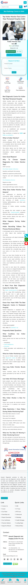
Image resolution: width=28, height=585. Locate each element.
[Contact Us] (26, 236)
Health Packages (20, 520)
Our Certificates (6, 520)
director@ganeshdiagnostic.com (10, 555)
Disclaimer (10, 575)
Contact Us (5, 506)
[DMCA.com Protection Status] (15, 563)
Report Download (6, 517)
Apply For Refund (6, 525)
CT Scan (18, 508)
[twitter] (7, 559)
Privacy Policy (17, 573)
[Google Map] (26, 243)
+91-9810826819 (19, 549)
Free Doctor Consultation (14, 55)
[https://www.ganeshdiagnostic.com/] (6, 2)
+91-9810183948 (13, 548)
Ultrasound (19, 514)
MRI (17, 506)
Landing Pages (19, 523)
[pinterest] (17, 559)
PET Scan (18, 511)
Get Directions (7, 563)
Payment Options (6, 523)
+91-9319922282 (13, 551)
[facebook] (4, 559)
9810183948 (11, 51)
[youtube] (14, 559)
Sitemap (16, 575)
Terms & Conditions (7, 573)
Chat (19, 51)
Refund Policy (19, 525)
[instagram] (11, 559)
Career (3, 508)
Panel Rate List (5, 514)
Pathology (18, 517)
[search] (20, 6)
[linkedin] (21, 559)
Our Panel (4, 511)
